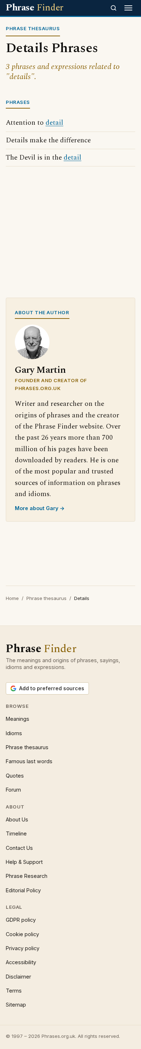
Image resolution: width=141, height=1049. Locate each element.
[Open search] (113, 8)
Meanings (17, 719)
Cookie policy (22, 934)
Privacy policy (22, 948)
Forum (13, 790)
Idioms (14, 733)
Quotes (15, 776)
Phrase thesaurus (46, 598)
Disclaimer (18, 977)
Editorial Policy (23, 890)
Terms (14, 991)
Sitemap (16, 1005)
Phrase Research (26, 876)
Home (12, 598)
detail (54, 123)
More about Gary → (40, 508)
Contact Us (19, 848)
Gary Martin (40, 370)
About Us (17, 819)
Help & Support (24, 862)
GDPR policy (21, 920)
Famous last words (29, 761)
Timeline (16, 833)
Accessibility (21, 962)
